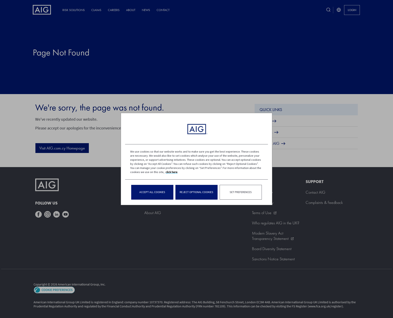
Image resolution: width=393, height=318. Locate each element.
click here (171, 172)
